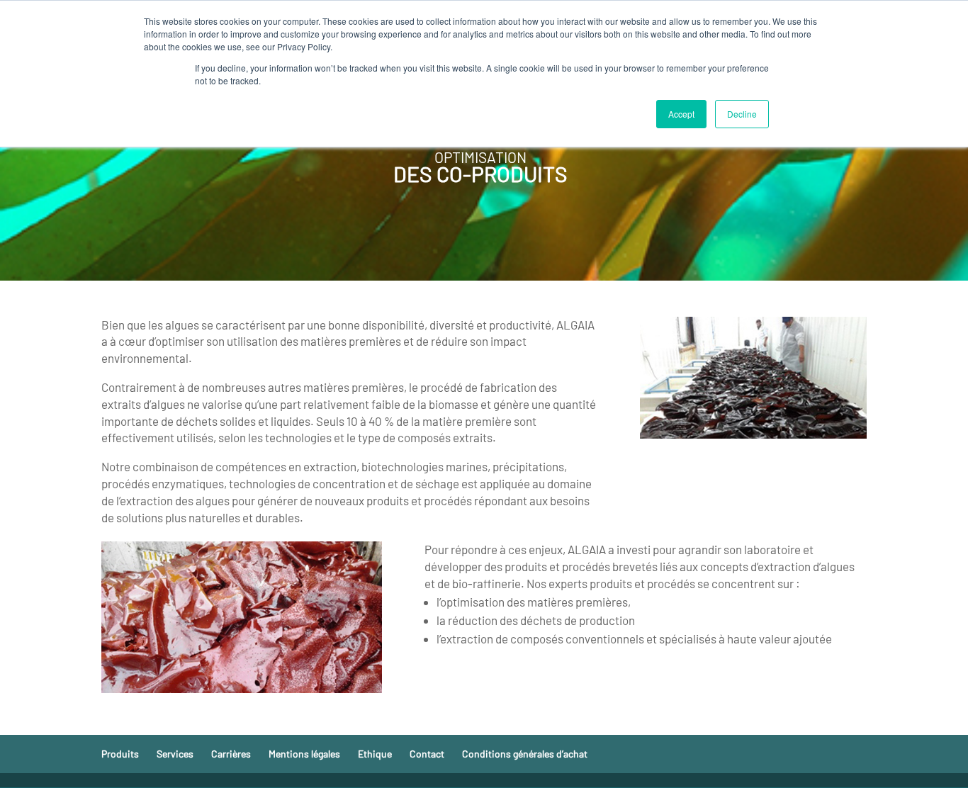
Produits (120, 754)
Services (175, 754)
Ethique (375, 754)
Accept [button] (681, 114)
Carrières (231, 754)
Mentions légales (304, 754)
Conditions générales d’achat (524, 754)
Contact (427, 754)
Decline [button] (742, 114)
